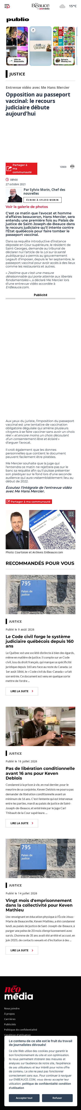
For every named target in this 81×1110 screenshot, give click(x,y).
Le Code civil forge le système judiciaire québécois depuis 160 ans (40, 641)
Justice (17, 74)
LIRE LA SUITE (19, 691)
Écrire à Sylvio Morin (42, 199)
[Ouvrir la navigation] (7, 6)
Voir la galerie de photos (27, 207)
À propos (9, 1013)
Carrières (9, 1019)
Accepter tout (24, 1097)
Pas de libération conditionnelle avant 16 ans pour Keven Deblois (40, 773)
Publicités (10, 1024)
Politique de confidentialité (20, 1029)
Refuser (57, 1097)
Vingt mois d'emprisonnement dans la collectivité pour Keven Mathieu (39, 905)
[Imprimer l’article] (72, 167)
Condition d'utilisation (17, 1035)
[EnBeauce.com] (18, 992)
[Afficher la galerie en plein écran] (71, 514)
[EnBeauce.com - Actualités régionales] (40, 6)
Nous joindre (12, 1008)
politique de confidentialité (40, 1083)
